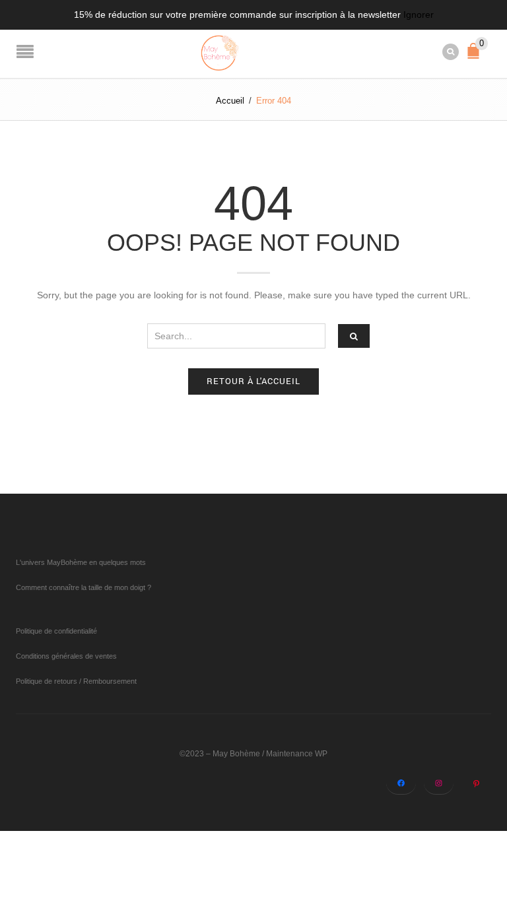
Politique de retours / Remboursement (76, 681)
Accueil (230, 101)
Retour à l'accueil (253, 381)
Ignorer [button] (418, 14)
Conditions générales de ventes (66, 656)
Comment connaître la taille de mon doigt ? (83, 587)
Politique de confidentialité (56, 631)
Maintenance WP (296, 753)
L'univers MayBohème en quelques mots (81, 562)
